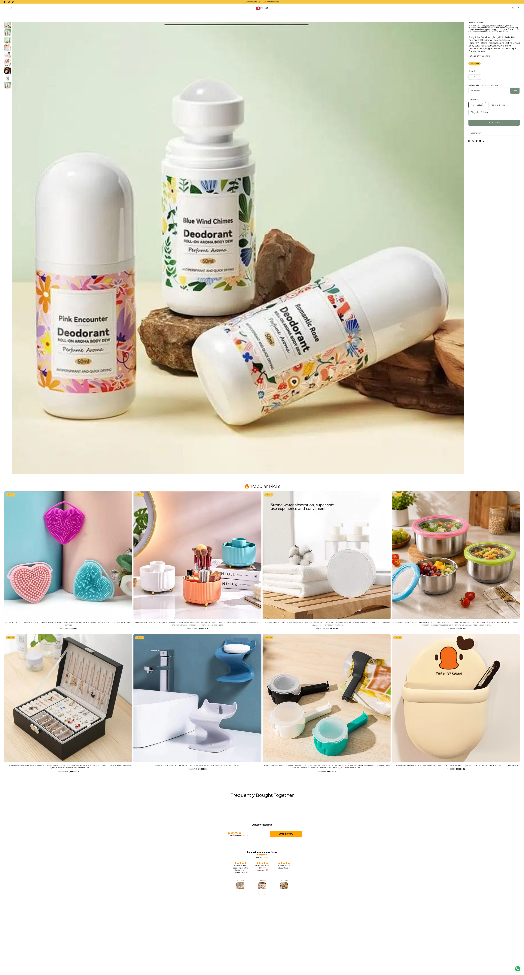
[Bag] (518, 7)
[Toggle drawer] (5, 8)
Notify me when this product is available (483, 85)
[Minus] (470, 77)
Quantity (472, 71)
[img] (262, 854)
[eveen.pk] (262, 8)
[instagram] (9, 1)
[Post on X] (473, 141)
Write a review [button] (286, 833)
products (479, 23)
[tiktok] (12, 1)
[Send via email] (480, 140)
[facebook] (5, 1)
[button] (484, 140)
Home (470, 23)
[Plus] (479, 77)
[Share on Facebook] (469, 140)
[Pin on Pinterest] (476, 140)
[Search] (11, 7)
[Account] (512, 7)
